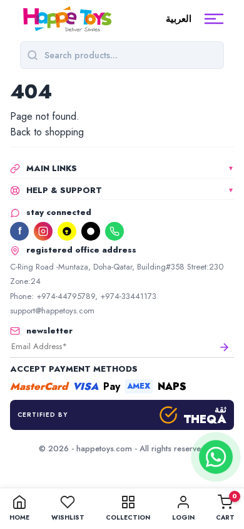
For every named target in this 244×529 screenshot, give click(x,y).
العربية (178, 19)
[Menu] (214, 18)
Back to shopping (47, 132)
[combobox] (130, 55)
